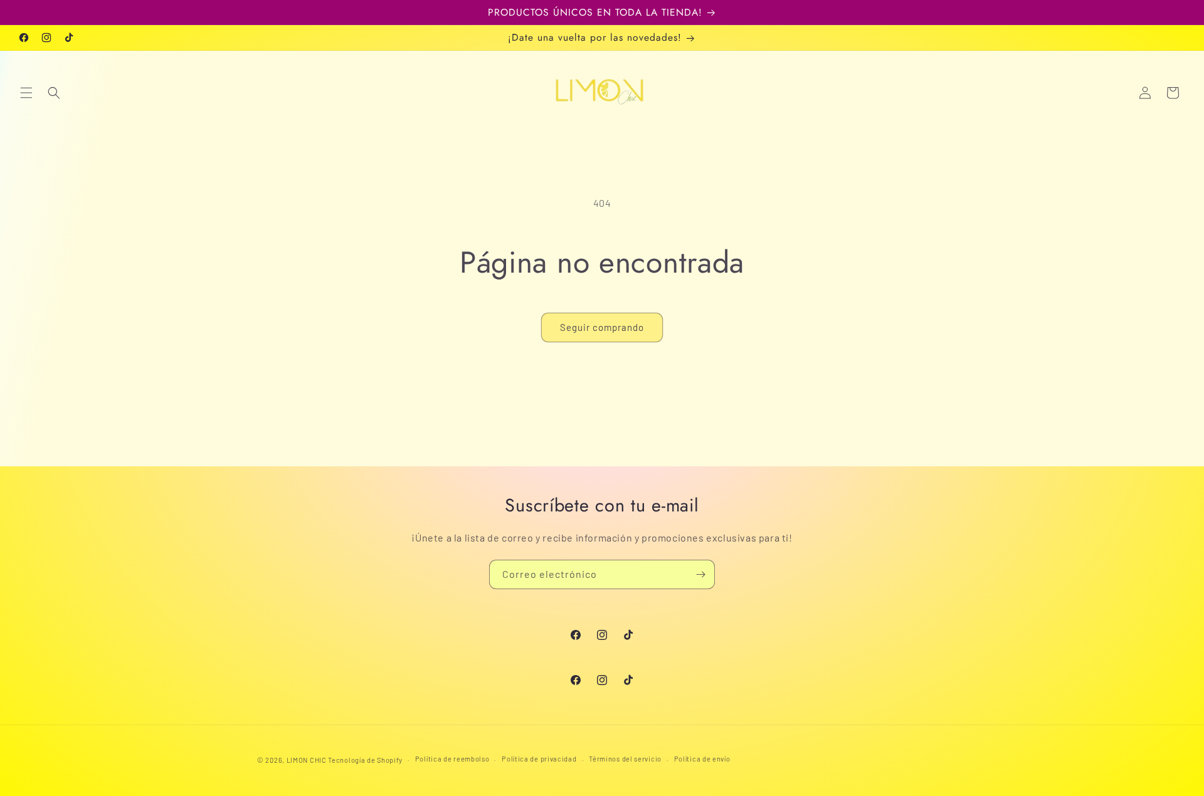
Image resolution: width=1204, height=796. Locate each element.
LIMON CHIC (307, 760)
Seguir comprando (602, 327)
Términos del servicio (625, 759)
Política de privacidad (539, 759)
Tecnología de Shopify (365, 760)
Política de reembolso (452, 759)
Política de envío (702, 759)
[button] (26, 93)
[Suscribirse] (700, 574)
